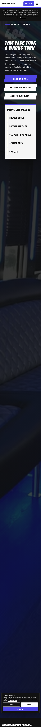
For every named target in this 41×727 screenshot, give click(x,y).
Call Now (28, 4)
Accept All (20, 709)
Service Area (16, 143)
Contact (13, 151)
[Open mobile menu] (37, 4)
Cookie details (12, 700)
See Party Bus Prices (20, 134)
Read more (23, 18)
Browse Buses (16, 117)
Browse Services (18, 126)
